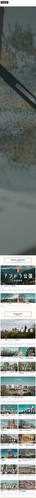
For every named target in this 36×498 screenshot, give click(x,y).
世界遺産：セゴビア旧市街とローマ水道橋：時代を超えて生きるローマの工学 (9, 445)
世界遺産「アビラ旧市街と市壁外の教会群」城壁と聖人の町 (27, 415)
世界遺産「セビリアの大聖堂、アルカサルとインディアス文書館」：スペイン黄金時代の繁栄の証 (27, 358)
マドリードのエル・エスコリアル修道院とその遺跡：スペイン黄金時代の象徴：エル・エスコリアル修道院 (27, 460)
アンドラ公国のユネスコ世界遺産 (8, 286)
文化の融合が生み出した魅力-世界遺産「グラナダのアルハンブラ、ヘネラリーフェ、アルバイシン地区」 (27, 475)
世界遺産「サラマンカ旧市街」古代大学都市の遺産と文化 (9, 358)
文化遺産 (15, 341)
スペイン (12, 341)
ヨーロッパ (6, 305)
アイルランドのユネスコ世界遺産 (24, 303)
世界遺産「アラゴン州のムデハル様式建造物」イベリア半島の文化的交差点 (9, 415)
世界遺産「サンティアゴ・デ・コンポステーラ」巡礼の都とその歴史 (9, 430)
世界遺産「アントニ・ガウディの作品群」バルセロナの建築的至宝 (9, 460)
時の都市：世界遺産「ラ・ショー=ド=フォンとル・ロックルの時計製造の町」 (27, 491)
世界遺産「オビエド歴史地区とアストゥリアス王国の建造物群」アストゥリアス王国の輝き (27, 430)
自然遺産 (4, 306)
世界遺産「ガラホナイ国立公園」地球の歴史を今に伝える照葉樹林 (27, 373)
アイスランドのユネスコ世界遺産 (6, 303)
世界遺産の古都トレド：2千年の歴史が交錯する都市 (12, 397)
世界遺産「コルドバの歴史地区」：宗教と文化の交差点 (9, 491)
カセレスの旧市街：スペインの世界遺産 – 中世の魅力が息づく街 (9, 373)
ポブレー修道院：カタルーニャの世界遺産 (10, 339)
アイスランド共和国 (13, 305)
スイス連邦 (30, 493)
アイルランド (30, 305)
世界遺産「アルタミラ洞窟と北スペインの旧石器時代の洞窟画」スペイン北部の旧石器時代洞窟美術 (27, 445)
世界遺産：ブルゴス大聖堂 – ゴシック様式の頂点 (9, 474)
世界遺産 (9, 305)
